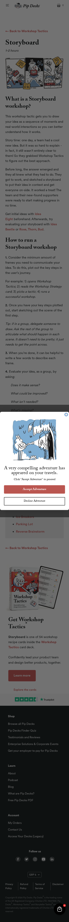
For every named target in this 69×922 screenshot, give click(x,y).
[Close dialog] (66, 414)
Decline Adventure (34, 501)
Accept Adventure (34, 489)
